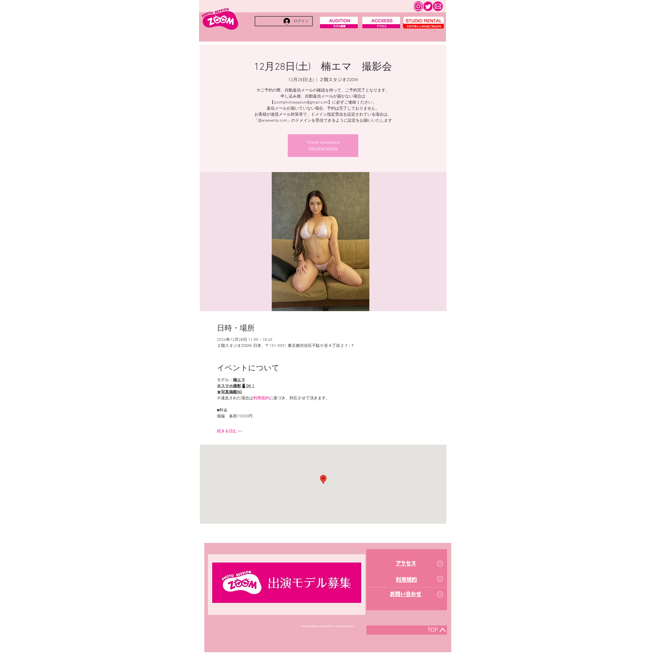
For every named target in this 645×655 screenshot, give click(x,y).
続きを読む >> (230, 431)
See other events (323, 148)
